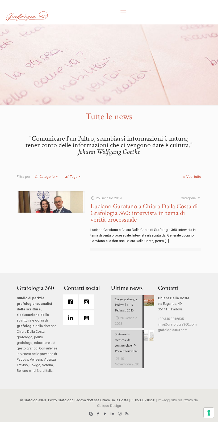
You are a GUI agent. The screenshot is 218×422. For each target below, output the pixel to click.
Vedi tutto (193, 177)
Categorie (47, 177)
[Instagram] (88, 302)
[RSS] (127, 413)
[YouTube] (105, 413)
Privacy (163, 400)
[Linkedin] (72, 317)
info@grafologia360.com (177, 324)
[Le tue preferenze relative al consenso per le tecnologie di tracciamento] (209, 413)
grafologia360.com (172, 330)
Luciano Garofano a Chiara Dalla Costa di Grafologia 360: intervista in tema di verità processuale (144, 213)
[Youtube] (88, 317)
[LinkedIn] (112, 413)
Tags (73, 177)
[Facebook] (72, 302)
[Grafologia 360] (26, 16)
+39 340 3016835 (171, 319)
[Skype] (91, 413)
